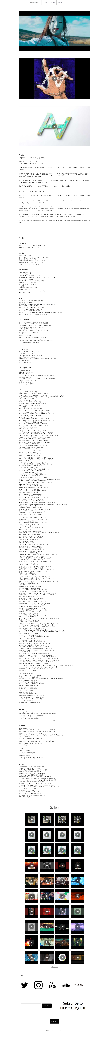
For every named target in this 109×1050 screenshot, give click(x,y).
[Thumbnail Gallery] (31, 819)
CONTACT (54, 1021)
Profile (45, 2)
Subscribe (47, 1005)
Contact (75, 2)
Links (67, 2)
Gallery (60, 2)
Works (53, 2)
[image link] (34, 2)
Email (23, 1005)
